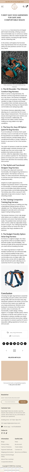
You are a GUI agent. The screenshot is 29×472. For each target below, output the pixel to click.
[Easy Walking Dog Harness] (14, 67)
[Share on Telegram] (18, 343)
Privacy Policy (5, 444)
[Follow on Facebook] (2, 433)
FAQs (16, 442)
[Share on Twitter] (7, 343)
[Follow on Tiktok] (6, 433)
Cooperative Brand (7, 462)
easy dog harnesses (16, 332)
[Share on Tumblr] (14, 343)
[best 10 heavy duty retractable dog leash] (6, 350)
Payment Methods (6, 449)
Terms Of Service (6, 447)
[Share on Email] (21, 343)
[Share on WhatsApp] (25, 343)
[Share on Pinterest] (11, 343)
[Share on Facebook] (3, 343)
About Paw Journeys (7, 459)
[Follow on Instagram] (4, 433)
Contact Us (18, 449)
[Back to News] (14, 350)
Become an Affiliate (21, 452)
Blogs (2, 442)
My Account (18, 444)
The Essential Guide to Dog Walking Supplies (14, 383)
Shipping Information (7, 452)
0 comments (16, 336)
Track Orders (18, 447)
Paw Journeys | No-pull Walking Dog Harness (14, 86)
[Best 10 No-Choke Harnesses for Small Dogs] (23, 350)
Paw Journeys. (17, 466)
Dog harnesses (5, 30)
